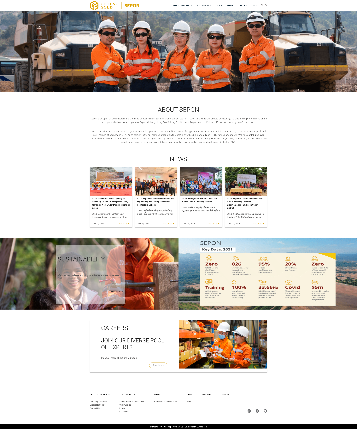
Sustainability (205, 5)
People (122, 408)
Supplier (242, 5)
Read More (122, 223)
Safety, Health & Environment (131, 401)
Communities (125, 405)
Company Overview (98, 401)
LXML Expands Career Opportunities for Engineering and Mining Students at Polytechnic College (155, 201)
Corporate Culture (97, 405)
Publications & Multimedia (165, 401)
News (230, 5)
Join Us (255, 5)
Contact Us (95, 408)
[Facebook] (257, 411)
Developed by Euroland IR (196, 427)
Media (220, 5)
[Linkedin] (249, 411)
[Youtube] (265, 411)
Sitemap (167, 427)
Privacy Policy (156, 427)
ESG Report (124, 411)
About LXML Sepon (182, 5)
